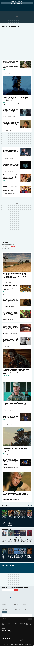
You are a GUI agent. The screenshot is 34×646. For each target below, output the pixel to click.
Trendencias (3, 631)
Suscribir (13, 246)
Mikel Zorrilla (7, 106)
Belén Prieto (6, 282)
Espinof (15, 624)
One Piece (26, 29)
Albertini (6, 346)
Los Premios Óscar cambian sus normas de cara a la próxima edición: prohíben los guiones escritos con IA (10, 287)
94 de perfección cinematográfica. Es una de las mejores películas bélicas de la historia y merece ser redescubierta (23, 518)
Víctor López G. (7, 158)
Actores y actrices (6, 375)
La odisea (21, 571)
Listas (24, 606)
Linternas (24, 609)
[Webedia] (4, 619)
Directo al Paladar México (22, 640)
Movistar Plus (4, 606)
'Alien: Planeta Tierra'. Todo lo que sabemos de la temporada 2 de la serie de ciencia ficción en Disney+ (10, 539)
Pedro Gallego (7, 117)
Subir (30, 619)
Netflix (4, 115)
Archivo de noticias (6, 505)
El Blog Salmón (10, 631)
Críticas (3, 508)
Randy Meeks (6, 73)
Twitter (21, 241)
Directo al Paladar (22, 623)
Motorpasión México (28, 639)
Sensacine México (16, 639)
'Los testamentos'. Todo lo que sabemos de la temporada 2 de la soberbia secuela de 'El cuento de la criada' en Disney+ (23, 540)
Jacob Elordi (13, 29)
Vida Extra (9, 624)
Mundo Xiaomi (4, 628)
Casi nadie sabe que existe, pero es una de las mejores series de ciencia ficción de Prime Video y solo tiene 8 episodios (17, 556)
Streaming (4, 547)
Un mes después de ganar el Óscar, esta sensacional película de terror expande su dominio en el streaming (10, 301)
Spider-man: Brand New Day (16, 609)
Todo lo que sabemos (6, 529)
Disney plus (24, 604)
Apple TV (18, 571)
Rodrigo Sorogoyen (31, 29)
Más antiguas (29, 505)
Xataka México (3, 639)
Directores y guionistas (7, 343)
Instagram (27, 241)
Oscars (4, 69)
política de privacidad (11, 248)
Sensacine (15, 623)
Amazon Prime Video (13, 571)
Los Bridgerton (22, 29)
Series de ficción (8, 571)
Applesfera (3, 625)
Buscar (31, 615)
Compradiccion (4, 634)
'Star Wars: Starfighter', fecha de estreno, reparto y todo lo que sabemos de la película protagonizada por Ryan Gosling (4, 540)
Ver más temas (4, 611)
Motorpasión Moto (28, 624)
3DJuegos (9, 623)
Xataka (3, 623)
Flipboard (31, 241)
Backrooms (17, 29)
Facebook (23, 241)
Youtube (25, 241)
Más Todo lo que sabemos (28, 529)
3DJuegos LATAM (10, 639)
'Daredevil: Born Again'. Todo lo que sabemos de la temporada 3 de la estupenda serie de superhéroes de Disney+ (29, 540)
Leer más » (7, 104)
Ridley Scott (9, 29)
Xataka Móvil (3, 624)
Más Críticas (30, 508)
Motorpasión (28, 623)
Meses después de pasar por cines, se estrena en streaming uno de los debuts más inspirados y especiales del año (10, 557)
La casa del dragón (4, 609)
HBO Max (25, 571)
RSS (29, 241)
